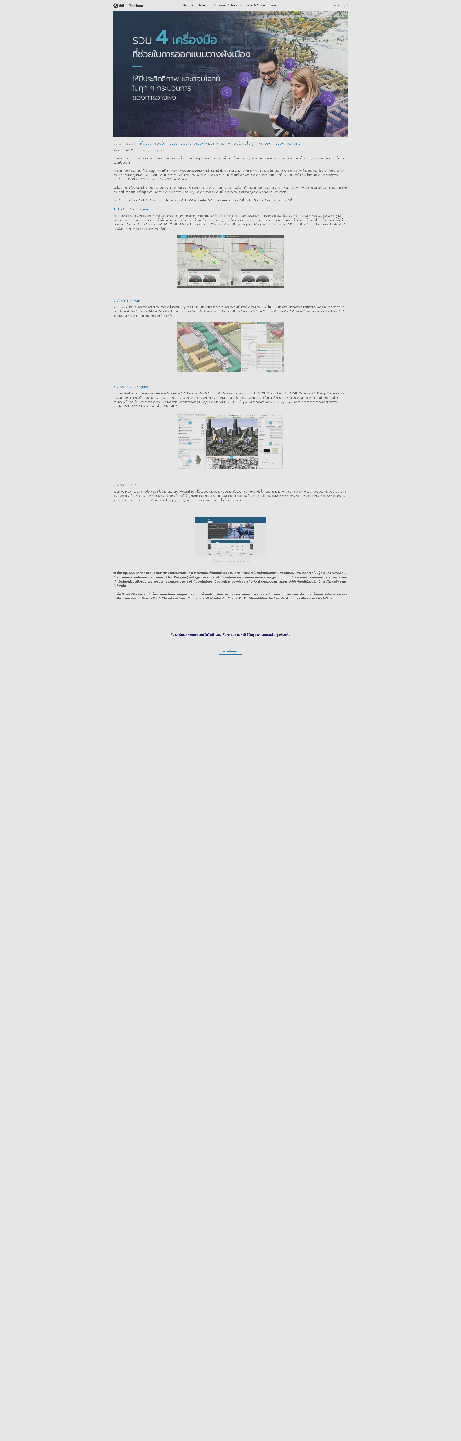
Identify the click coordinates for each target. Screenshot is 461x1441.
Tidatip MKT (158, 150)
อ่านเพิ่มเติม (230, 651)
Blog (142, 150)
